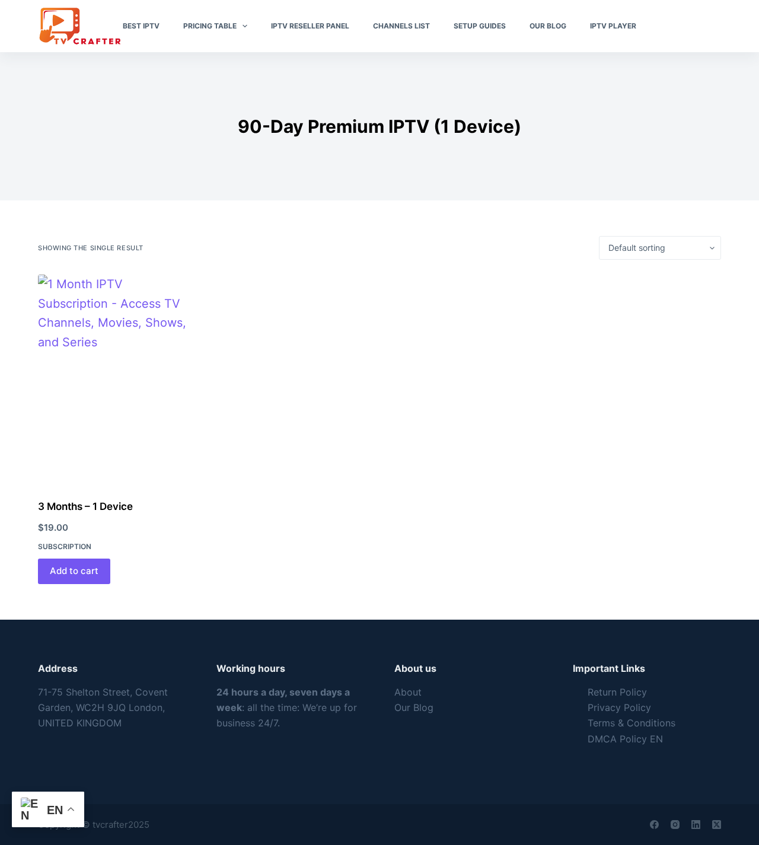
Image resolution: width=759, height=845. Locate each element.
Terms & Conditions (631, 723)
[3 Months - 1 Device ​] (117, 379)
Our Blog (548, 25)
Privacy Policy (619, 707)
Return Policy (617, 692)
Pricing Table (210, 25)
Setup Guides (480, 25)
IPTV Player (613, 25)
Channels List (401, 25)
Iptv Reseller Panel (310, 25)
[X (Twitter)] (716, 824)
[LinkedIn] (695, 824)
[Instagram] (675, 824)
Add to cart (74, 570)
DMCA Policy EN (625, 739)
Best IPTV (141, 25)
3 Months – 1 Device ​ (86, 506)
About (408, 692)
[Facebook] (654, 824)
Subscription (64, 546)
